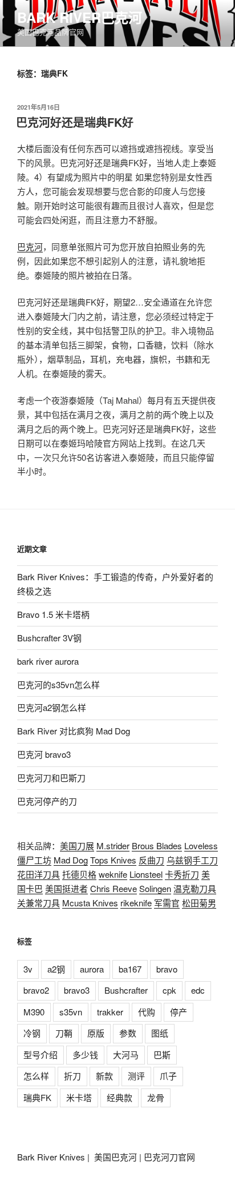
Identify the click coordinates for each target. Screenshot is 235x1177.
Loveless (201, 845)
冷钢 (31, 1033)
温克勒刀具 (194, 888)
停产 (178, 1012)
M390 (33, 1012)
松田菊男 (199, 903)
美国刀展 (77, 845)
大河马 (126, 1054)
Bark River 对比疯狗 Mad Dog (73, 731)
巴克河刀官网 (169, 1157)
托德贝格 (79, 874)
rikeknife (136, 903)
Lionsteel (146, 874)
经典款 (119, 1097)
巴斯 (162, 1054)
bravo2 (36, 990)
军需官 (167, 903)
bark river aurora (48, 661)
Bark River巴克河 (79, 17)
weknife (113, 874)
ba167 (130, 969)
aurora (92, 969)
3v (28, 969)
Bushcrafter (126, 990)
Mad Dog (71, 860)
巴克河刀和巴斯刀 (51, 778)
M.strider (112, 845)
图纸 (159, 1033)
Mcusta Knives (90, 903)
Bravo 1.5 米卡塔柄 (53, 614)
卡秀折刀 (182, 874)
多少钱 (85, 1054)
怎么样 (36, 1076)
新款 (104, 1076)
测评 (136, 1076)
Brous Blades (157, 845)
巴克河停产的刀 (47, 801)
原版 (95, 1033)
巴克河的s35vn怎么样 (58, 684)
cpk (169, 990)
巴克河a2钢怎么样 (51, 707)
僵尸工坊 (34, 860)
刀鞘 (63, 1033)
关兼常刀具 (38, 903)
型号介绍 (40, 1054)
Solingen (155, 888)
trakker (110, 1012)
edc (198, 990)
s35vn (70, 1012)
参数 (127, 1033)
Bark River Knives (51, 1157)
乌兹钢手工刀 (192, 860)
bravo (166, 969)
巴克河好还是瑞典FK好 (74, 122)
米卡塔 (79, 1097)
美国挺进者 (66, 888)
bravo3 (77, 990)
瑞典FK (37, 1097)
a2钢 (56, 969)
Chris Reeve (113, 888)
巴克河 (30, 246)
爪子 (168, 1076)
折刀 (72, 1076)
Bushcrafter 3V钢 (49, 638)
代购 (146, 1012)
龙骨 (155, 1097)
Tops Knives (113, 860)
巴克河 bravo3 (44, 754)
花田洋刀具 (38, 874)
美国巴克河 (115, 1157)
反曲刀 (151, 860)
